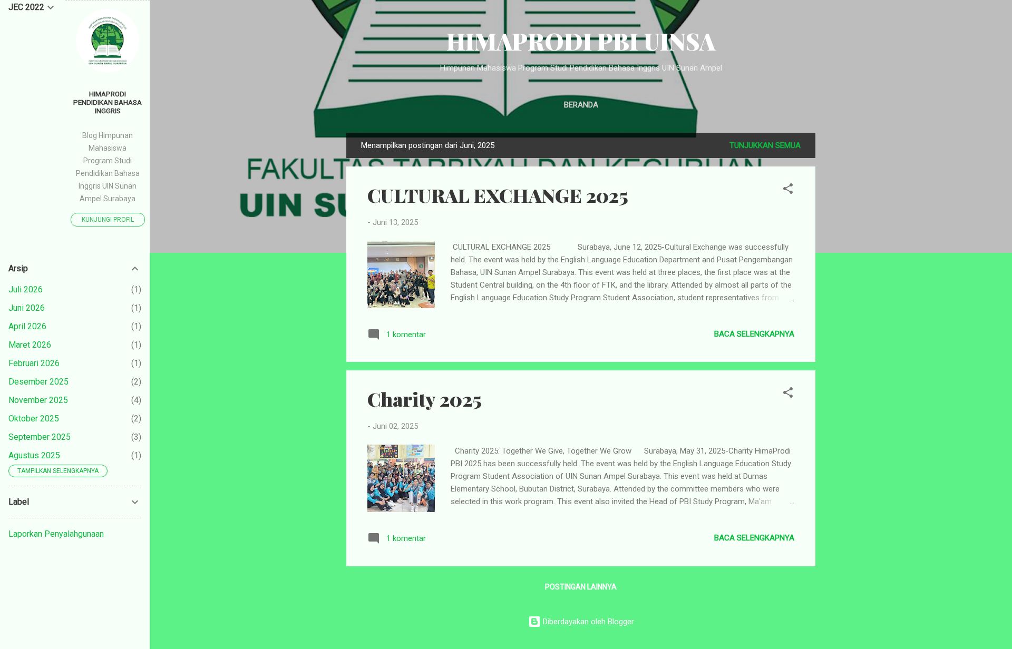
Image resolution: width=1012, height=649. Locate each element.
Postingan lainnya (581, 587)
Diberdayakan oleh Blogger (587, 621)
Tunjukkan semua (765, 145)
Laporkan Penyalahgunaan (56, 534)
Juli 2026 (25, 289)
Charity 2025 (424, 398)
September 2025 (39, 437)
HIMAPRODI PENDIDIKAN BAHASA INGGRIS (107, 102)
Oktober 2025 (33, 419)
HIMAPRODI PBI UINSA (580, 40)
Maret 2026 (29, 345)
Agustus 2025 (34, 455)
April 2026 (27, 326)
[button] (788, 190)
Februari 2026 (34, 363)
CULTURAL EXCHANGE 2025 (497, 195)
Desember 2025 (38, 382)
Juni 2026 (26, 308)
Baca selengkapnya (754, 334)
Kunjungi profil (108, 219)
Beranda (581, 105)
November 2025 (38, 400)
